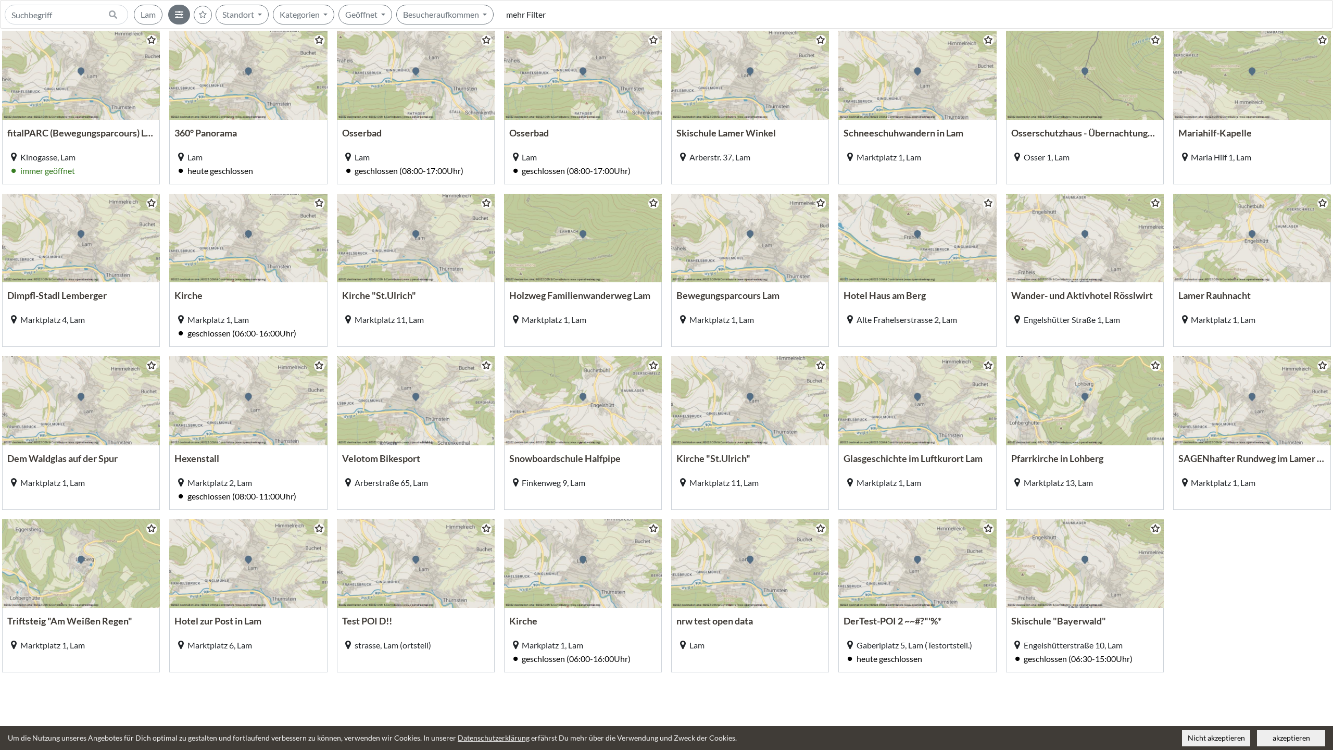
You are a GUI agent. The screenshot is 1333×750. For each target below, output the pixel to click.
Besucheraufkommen (442, 14)
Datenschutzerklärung (494, 738)
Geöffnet (362, 14)
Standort (239, 14)
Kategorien (300, 14)
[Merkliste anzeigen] (203, 15)
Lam (148, 14)
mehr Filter (526, 14)
